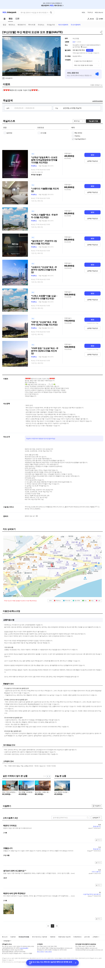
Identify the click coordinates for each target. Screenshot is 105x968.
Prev (47, 776)
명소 (85, 600)
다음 (57, 926)
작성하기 (98, 806)
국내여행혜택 (75, 25)
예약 (92, 155)
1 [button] (52, 926)
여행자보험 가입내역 (64, 937)
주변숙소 (58, 600)
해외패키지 (22, 25)
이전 (48, 926)
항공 (4, 25)
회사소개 (4, 937)
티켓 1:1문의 (48, 951)
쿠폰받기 (89, 50)
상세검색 (95, 817)
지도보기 (84, 47)
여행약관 (52, 937)
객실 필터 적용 (93, 121)
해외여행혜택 (63, 25)
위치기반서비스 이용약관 (39, 937)
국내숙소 (41, 25)
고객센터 (95, 937)
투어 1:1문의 (40, 951)
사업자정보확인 (24, 948)
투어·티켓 (31, 25)
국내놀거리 (51, 25)
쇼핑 (99, 600)
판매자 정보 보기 (30, 516)
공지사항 (87, 937)
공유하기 (101, 32)
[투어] (10, 19)
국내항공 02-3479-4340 (59, 950)
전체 (50, 600)
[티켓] (17, 19)
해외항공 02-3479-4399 (44, 950)
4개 (74, 42)
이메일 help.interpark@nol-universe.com (60, 948)
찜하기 (56, 39)
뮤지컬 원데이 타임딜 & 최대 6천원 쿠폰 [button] (34, 12)
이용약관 (13, 937)
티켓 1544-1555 (52, 946)
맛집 (92, 600)
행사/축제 (77, 600)
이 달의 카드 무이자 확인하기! (83, 61)
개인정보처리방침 (23, 937)
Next (50, 776)
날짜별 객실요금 (92, 161)
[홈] (4, 19)
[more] (30, 828)
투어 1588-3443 (41, 946)
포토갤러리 (9, 78)
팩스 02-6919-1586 (42, 948)
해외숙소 (12, 25)
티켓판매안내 (77, 937)
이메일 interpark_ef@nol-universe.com (86, 948)
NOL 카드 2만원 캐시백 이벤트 (83, 65)
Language (6, 941)
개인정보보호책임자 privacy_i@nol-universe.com (89, 950)
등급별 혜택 (76, 56)
